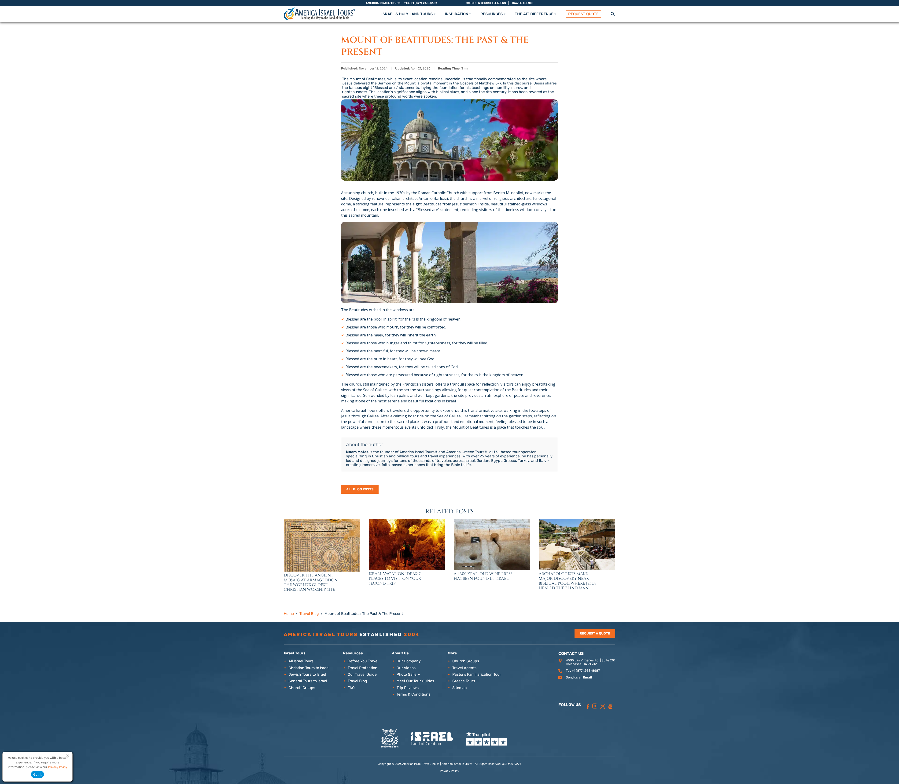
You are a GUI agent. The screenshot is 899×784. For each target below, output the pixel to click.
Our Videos (406, 668)
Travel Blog (357, 681)
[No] (67, 755)
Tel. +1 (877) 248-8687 (420, 3)
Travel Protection (362, 668)
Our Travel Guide (362, 674)
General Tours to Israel (307, 681)
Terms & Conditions (413, 694)
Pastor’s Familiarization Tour (476, 674)
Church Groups (301, 688)
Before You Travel (363, 661)
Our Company (409, 661)
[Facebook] (588, 706)
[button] (613, 13)
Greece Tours (463, 681)
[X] (602, 706)
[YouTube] (610, 706)
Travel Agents (522, 3)
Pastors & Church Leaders (485, 3)
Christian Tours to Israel (308, 668)
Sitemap (459, 688)
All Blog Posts (359, 489)
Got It (37, 774)
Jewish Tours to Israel (307, 674)
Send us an (579, 677)
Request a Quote (595, 633)
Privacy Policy (449, 771)
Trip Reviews (408, 688)
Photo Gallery (408, 674)
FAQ (351, 688)
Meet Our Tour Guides (415, 681)
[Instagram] (594, 706)
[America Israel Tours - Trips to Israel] (319, 13)
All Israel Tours (300, 661)
